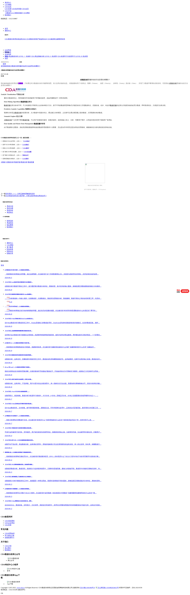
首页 (6, 28)
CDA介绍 (8, 546)
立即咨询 (185, 291)
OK (2, 593)
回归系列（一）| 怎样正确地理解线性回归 (20, 194)
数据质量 (37, 123)
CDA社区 (8, 7)
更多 (2, 265)
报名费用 (10, 225)
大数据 (3, 162)
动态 (6, 58)
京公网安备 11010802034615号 (108, 587)
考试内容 (10, 210)
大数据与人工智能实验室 (14, 13)
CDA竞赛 (8, 9)
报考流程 (10, 221)
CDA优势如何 (10, 533)
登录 (4, 64)
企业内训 (8, 54)
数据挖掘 (24, 102)
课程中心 (8, 31)
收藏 (2, 76)
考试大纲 (10, 208)
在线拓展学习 (9, 537)
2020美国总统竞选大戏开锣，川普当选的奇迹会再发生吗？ (26, 196)
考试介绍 (10, 206)
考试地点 (10, 212)
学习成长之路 (9, 535)
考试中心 (8, 2)
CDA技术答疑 (17, 9)
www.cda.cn (21, 587)
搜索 (20, 62)
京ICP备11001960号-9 (87, 587)
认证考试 (8, 50)
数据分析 (24, 162)
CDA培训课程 (10, 521)
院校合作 (8, 52)
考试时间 (10, 223)
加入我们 (8, 548)
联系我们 (8, 15)
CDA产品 (8, 11)
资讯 (6, 56)
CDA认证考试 (10, 523)
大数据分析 (84, 79)
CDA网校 (8, 4)
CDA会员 (25, 9)
